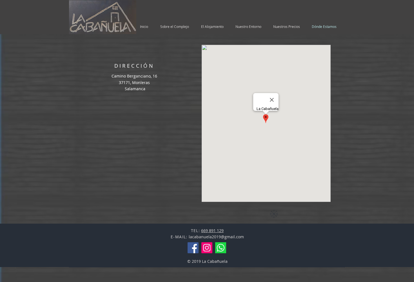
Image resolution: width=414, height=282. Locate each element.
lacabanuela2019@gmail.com (216, 236)
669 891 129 (212, 230)
